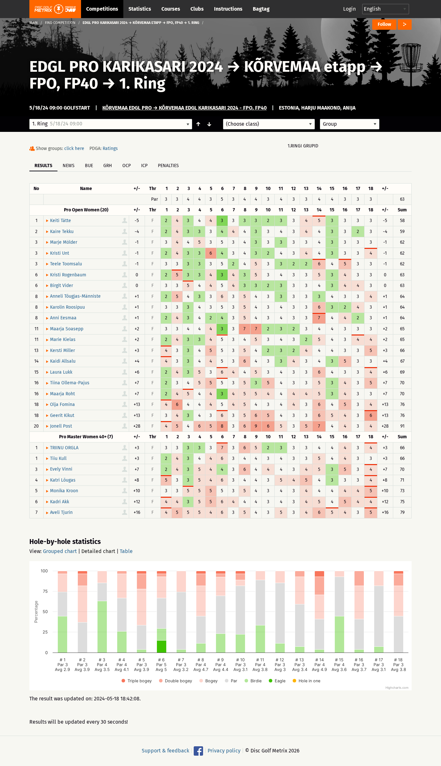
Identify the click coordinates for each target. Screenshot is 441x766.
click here (74, 148)
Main (33, 23)
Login (349, 9)
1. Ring (142, 83)
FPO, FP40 (63, 83)
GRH (107, 165)
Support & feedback (165, 750)
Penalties (168, 165)
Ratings (110, 148)
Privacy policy (224, 750)
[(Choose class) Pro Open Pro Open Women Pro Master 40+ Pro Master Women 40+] (269, 124)
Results (43, 165)
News (69, 165)
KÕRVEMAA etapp (305, 66)
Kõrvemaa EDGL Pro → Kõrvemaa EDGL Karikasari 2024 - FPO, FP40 (184, 108)
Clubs (197, 9)
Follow (384, 24)
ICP (144, 165)
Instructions (228, 9)
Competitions (102, 9)
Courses (170, 9)
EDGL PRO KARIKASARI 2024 (126, 66)
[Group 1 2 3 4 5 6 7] (349, 124)
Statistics (139, 9)
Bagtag (261, 9)
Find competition (60, 23)
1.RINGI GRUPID (303, 146)
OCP (126, 165)
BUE (89, 165)
